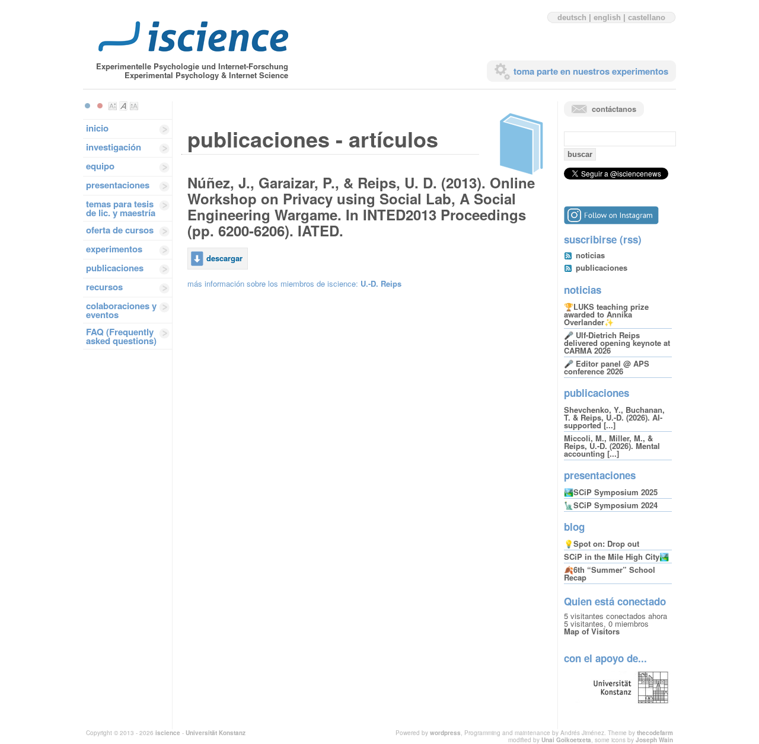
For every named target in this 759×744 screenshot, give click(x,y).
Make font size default (123, 106)
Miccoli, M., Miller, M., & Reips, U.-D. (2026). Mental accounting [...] (612, 445)
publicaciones (114, 267)
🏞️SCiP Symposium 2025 (611, 492)
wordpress (445, 733)
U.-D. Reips (381, 283)
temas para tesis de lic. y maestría (120, 208)
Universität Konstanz (215, 733)
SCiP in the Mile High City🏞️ (616, 556)
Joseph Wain (654, 740)
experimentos (114, 248)
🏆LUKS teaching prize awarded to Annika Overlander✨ (606, 314)
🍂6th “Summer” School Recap (609, 573)
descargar (224, 258)
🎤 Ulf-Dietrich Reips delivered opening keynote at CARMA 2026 (617, 342)
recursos (104, 286)
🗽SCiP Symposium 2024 (611, 505)
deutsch (571, 17)
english (607, 17)
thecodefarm (655, 733)
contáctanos (614, 108)
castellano (646, 17)
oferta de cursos (120, 229)
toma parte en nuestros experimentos (591, 71)
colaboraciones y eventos (121, 310)
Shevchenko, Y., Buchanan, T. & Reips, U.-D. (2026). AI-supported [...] (614, 417)
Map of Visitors (592, 631)
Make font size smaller (112, 106)
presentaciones (117, 184)
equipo (100, 165)
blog (574, 526)
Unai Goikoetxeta (566, 740)
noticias (590, 255)
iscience (167, 733)
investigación (113, 146)
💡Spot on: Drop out (601, 543)
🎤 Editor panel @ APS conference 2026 (606, 367)
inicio (97, 127)
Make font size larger (134, 106)
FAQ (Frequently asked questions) (121, 336)
